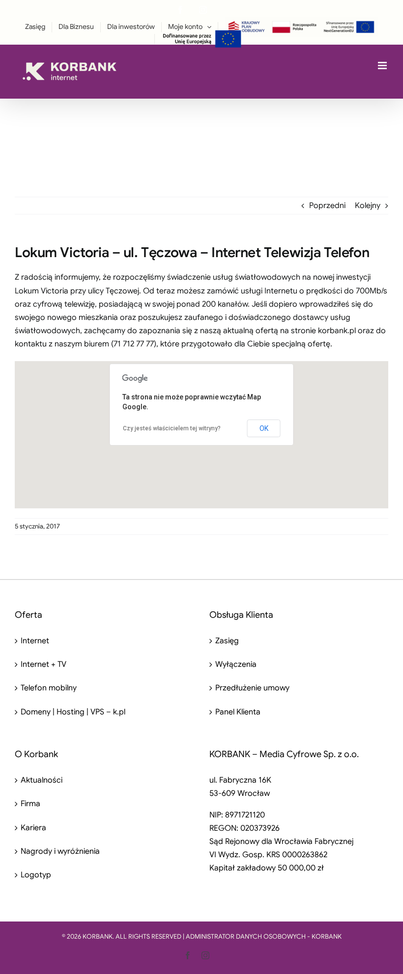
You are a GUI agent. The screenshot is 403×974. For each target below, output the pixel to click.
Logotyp (36, 875)
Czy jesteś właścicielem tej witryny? (172, 428)
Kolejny (367, 206)
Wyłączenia (236, 664)
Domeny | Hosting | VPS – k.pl (73, 712)
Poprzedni (327, 206)
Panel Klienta (237, 712)
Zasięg (227, 641)
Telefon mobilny (49, 688)
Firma (30, 804)
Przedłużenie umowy (252, 688)
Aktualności (41, 780)
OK (263, 428)
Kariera (33, 828)
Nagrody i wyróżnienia (60, 851)
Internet (35, 641)
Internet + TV (43, 664)
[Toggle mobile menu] (383, 65)
